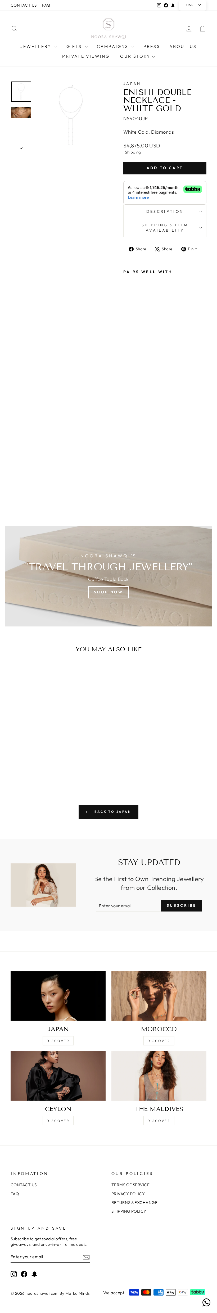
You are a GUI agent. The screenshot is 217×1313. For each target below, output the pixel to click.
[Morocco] (158, 996)
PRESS (151, 46)
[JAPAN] (58, 996)
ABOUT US (183, 46)
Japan (132, 83)
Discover (58, 1041)
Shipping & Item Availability (165, 228)
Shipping (133, 152)
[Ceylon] (58, 1075)
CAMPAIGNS (113, 46)
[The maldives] (158, 1075)
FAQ (46, 5)
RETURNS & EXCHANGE (134, 1202)
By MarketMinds (74, 1293)
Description (165, 211)
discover (159, 1041)
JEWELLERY (36, 46)
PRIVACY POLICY (128, 1193)
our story (135, 56)
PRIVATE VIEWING (86, 56)
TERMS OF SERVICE (130, 1184)
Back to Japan (112, 812)
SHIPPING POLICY (128, 1211)
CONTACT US (24, 5)
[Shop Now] (108, 576)
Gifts (75, 46)
